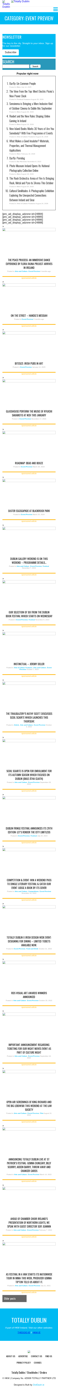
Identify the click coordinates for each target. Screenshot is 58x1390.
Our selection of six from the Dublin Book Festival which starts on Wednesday (29, 614)
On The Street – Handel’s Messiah (29, 316)
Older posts (10, 1298)
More (19, 87)
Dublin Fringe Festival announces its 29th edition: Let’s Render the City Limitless (29, 830)
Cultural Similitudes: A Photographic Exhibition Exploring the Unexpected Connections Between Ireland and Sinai (31, 195)
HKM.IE (36, 1332)
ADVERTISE (23, 1356)
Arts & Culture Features (26, 137)
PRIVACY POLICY (24, 1362)
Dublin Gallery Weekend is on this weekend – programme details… (29, 561)
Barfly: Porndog (17, 158)
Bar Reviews (22, 161)
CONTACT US (36, 1356)
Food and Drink (32, 949)
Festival (46, 566)
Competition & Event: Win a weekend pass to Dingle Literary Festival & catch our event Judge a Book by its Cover (29, 884)
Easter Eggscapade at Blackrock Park (29, 511)
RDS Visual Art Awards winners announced (29, 995)
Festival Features (24, 99)
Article (16, 725)
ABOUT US (10, 1356)
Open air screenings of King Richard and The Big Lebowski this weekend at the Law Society (29, 1106)
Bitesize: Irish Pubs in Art (29, 363)
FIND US (48, 1356)
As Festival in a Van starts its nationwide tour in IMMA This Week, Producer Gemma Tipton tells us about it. (29, 1278)
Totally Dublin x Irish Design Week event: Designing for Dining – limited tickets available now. (29, 941)
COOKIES (37, 1362)
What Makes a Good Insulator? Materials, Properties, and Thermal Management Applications (29, 145)
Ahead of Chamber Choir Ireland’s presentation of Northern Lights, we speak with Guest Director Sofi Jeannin (29, 1222)
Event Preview (34, 271)
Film (41, 1113)
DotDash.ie (38, 1384)
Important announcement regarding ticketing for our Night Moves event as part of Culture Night (29, 1048)
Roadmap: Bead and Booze (29, 463)
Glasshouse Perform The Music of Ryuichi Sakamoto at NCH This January (29, 413)
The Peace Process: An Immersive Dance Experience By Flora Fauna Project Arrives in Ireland (29, 264)
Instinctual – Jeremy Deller (29, 664)
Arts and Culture (21, 271)
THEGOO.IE (24, 1332)
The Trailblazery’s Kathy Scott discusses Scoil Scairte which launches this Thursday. (29, 717)
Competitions (33, 891)
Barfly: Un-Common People (22, 83)
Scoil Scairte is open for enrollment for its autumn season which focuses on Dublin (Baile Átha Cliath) (29, 775)
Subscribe (10, 52)
